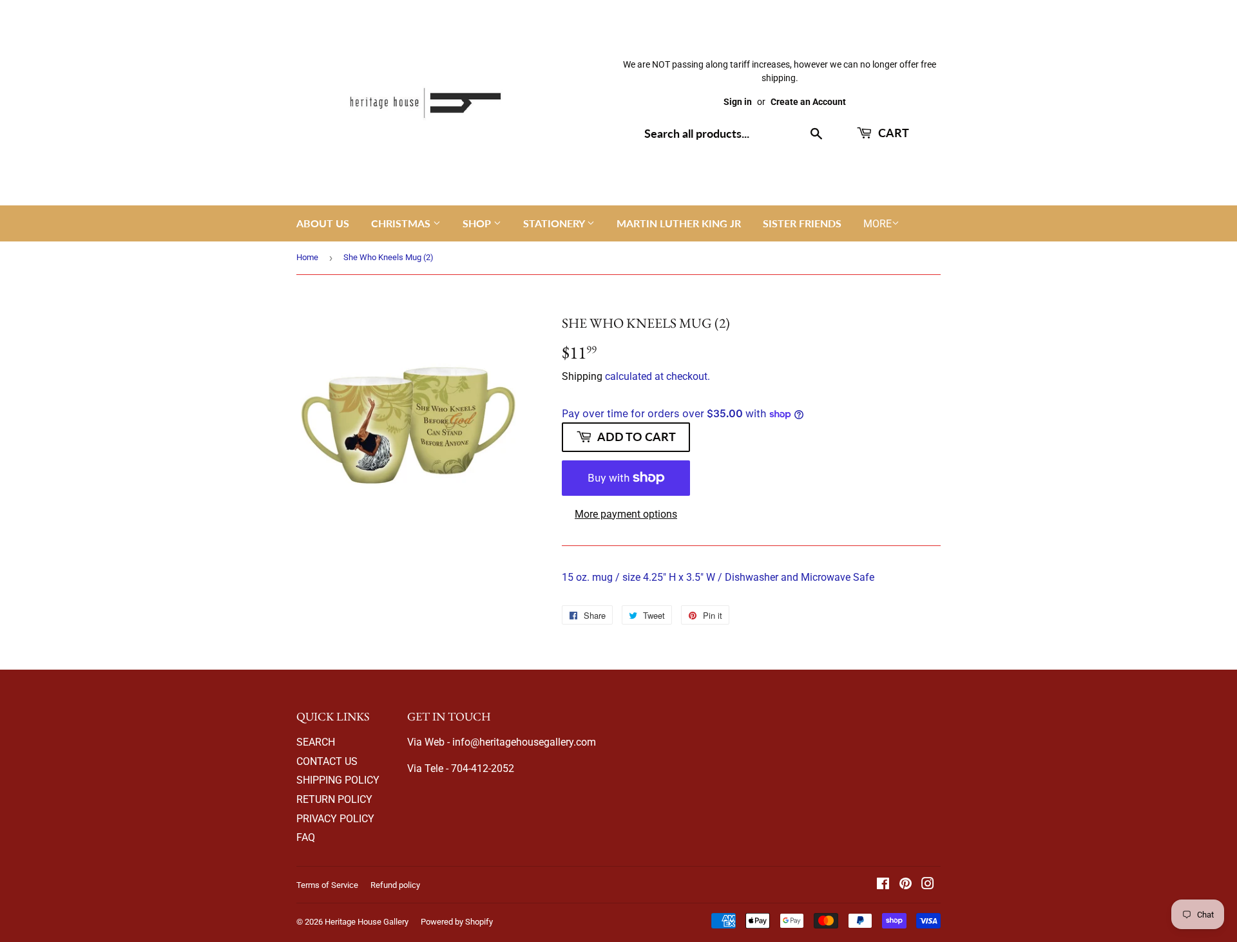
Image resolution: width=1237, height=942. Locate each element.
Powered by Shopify (457, 922)
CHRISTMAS (402, 223)
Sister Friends (802, 223)
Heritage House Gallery (366, 922)
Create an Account (808, 102)
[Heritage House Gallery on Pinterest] (905, 885)
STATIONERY (555, 223)
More (877, 224)
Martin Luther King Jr (679, 223)
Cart (892, 133)
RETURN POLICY (334, 799)
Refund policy (395, 885)
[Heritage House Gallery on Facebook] (883, 885)
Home (307, 257)
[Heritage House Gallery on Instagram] (927, 885)
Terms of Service (327, 885)
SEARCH (315, 742)
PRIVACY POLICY (335, 819)
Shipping (582, 376)
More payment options (626, 514)
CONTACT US (327, 761)
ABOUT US (322, 223)
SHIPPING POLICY (337, 780)
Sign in (738, 102)
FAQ (305, 837)
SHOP (478, 223)
